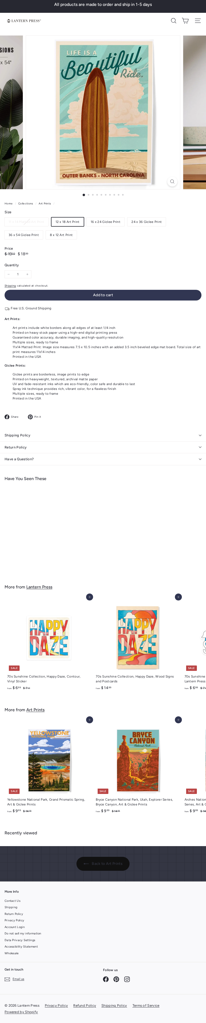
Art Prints (45, 203)
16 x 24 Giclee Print (105, 222)
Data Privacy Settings (20, 940)
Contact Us (12, 901)
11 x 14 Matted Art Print (28, 223)
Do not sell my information (23, 933)
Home (9, 203)
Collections (26, 203)
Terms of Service (146, 1005)
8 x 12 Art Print (61, 235)
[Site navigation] (198, 21)
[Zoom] (172, 182)
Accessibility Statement (21, 946)
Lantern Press (39, 587)
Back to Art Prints (107, 863)
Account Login (15, 927)
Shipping (10, 285)
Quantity (12, 265)
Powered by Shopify (21, 1012)
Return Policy (16, 447)
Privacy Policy (14, 920)
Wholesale (12, 953)
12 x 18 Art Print (68, 222)
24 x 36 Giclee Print (146, 222)
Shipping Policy (17, 435)
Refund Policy (84, 1005)
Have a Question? (19, 459)
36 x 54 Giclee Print (24, 235)
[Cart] (185, 21)
